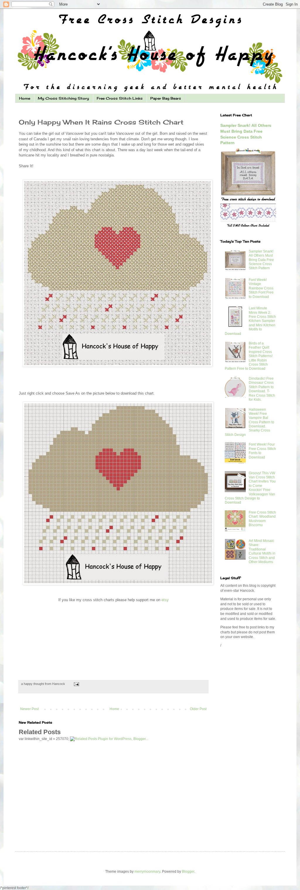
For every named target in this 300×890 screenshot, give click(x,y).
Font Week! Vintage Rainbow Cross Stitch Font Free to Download (261, 288)
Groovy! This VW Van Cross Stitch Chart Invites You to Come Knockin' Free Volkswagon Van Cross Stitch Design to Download (250, 488)
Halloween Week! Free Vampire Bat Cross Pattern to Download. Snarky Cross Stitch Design (249, 422)
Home (24, 98)
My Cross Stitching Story (63, 98)
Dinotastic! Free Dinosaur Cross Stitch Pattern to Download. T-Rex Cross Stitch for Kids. (262, 389)
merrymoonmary (147, 871)
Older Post (198, 709)
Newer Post (29, 709)
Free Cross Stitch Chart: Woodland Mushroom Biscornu (262, 518)
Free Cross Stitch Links (120, 98)
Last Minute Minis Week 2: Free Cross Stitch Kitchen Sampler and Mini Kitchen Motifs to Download (250, 320)
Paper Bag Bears (165, 98)
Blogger (188, 871)
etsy (165, 600)
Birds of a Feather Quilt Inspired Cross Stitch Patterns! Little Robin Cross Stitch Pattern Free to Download (248, 356)
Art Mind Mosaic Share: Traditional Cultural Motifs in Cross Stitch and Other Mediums (262, 551)
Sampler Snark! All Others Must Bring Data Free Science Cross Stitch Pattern (261, 259)
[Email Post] (75, 684)
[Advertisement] (87, 381)
